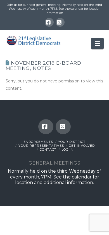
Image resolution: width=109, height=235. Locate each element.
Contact (48, 149)
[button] (97, 43)
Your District (72, 142)
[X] (60, 22)
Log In (67, 149)
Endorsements (38, 142)
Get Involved (82, 146)
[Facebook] (49, 22)
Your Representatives (41, 146)
